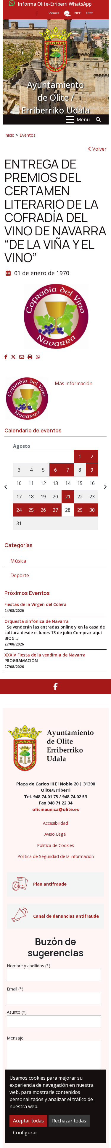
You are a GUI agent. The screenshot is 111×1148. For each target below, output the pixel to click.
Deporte (19, 575)
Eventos (28, 135)
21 (67, 496)
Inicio (9, 135)
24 (19, 510)
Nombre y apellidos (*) (28, 966)
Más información (73, 383)
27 (55, 510)
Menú (83, 119)
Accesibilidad (55, 823)
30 (92, 510)
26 (43, 510)
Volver (99, 149)
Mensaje (15, 1038)
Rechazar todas (69, 1120)
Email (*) (15, 989)
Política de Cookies (55, 845)
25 (31, 510)
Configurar (25, 1132)
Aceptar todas (28, 1120)
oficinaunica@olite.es (55, 809)
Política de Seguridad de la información (55, 856)
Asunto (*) (17, 1012)
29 (80, 510)
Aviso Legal (55, 834)
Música (18, 561)
